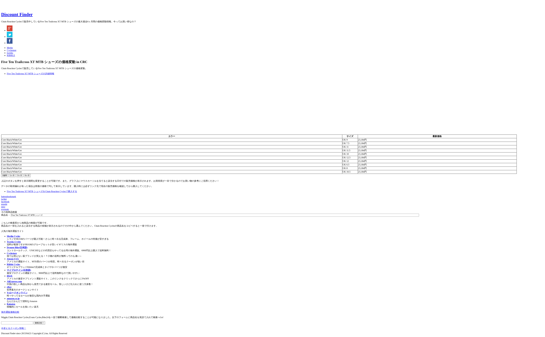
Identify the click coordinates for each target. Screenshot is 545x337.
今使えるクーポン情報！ (13, 328)
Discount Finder (17, 14)
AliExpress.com (14, 281)
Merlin (10, 48)
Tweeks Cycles (14, 242)
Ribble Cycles (13, 264)
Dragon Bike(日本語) (17, 247)
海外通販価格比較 (10, 312)
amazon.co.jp (13, 298)
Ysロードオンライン (17, 292)
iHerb (9, 276)
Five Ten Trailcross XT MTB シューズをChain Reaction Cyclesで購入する (42, 191)
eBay (9, 287)
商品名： (5, 215)
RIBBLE (11, 55)
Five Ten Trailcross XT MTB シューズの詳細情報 (30, 73)
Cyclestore (11, 50)
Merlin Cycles (13, 236)
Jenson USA (13, 259)
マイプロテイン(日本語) (19, 270)
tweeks (10, 53)
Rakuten (11, 304)
